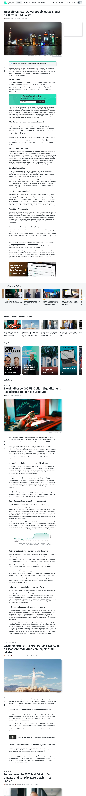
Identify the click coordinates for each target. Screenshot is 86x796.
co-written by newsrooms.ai (19, 655)
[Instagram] (59, 2)
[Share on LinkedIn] (4, 67)
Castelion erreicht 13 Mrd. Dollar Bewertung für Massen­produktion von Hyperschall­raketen (30, 335)
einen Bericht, (38, 194)
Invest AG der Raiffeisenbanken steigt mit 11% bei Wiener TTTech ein (68, 334)
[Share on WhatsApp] (4, 71)
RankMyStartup (41, 2)
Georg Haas (8, 655)
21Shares (7, 395)
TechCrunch (25, 701)
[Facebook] (53, 2)
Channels (26, 2)
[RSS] (72, 2)
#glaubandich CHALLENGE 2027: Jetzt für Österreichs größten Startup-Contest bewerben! (51, 303)
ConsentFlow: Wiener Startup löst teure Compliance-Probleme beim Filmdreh (70, 303)
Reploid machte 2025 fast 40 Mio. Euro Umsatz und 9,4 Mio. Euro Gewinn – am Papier (49, 334)
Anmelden (41, 102)
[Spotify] (69, 2)
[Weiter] (84, 298)
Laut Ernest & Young (33, 244)
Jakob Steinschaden (9, 784)
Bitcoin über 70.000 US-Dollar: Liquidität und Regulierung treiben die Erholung (11, 334)
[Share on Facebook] (4, 60)
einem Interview (35, 114)
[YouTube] (64, 2)
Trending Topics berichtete (24, 70)
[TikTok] (67, 2)
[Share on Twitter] (4, 64)
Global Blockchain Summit (18, 244)
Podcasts (34, 2)
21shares (48, 441)
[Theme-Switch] (80, 2)
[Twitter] (56, 2)
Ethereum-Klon (35, 219)
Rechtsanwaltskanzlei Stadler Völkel (18, 134)
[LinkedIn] (62, 2)
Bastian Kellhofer (9, 18)
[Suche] (75, 2)
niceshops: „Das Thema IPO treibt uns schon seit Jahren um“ (13, 302)
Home (18, 2)
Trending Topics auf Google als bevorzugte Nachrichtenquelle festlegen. (29, 63)
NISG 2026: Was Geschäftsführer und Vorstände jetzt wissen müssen (32, 303)
